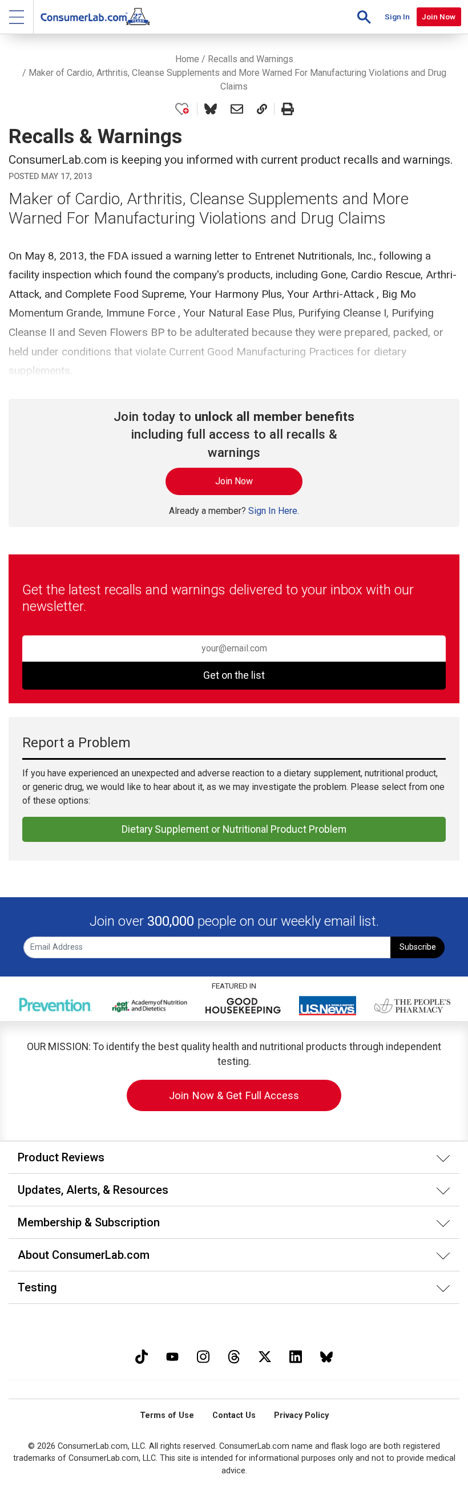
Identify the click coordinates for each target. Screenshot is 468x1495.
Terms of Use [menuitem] (167, 1415)
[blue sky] (326, 1355)
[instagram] (203, 1355)
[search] (364, 17)
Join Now (438, 16)
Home (187, 59)
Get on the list (234, 675)
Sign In (397, 16)
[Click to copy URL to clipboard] (262, 109)
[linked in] (295, 1355)
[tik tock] (141, 1355)
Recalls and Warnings (250, 59)
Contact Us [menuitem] (234, 1415)
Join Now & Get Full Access (234, 1095)
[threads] (234, 1355)
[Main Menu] (17, 17)
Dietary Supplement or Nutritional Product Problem (234, 829)
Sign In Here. (273, 510)
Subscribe (418, 947)
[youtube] (172, 1355)
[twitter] (265, 1355)
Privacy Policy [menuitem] (301, 1415)
